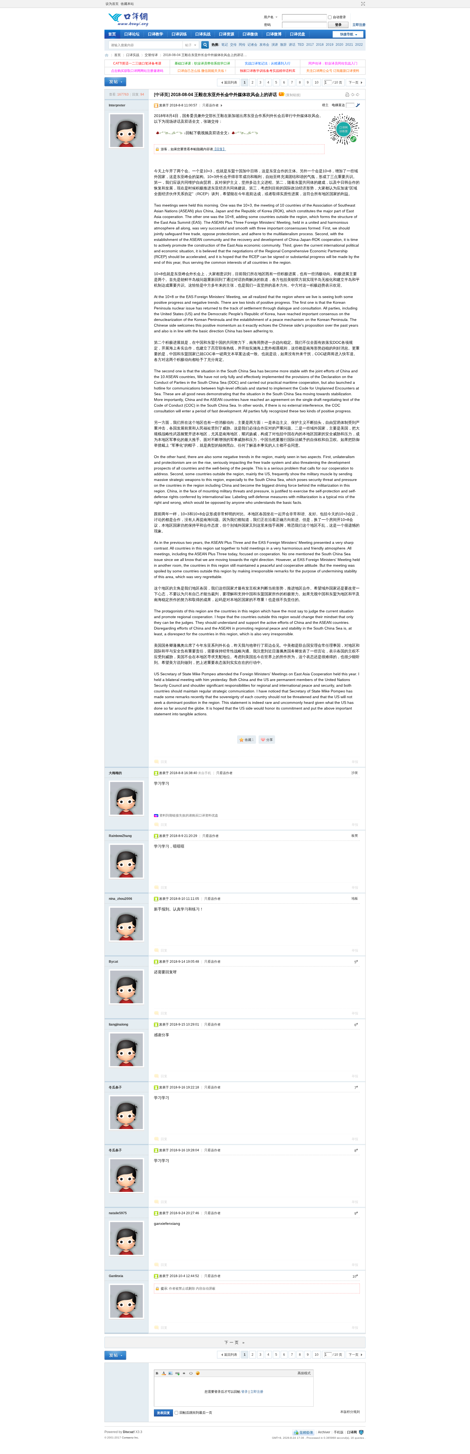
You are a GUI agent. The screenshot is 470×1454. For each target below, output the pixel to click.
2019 (329, 45)
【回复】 (219, 149)
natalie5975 (118, 1213)
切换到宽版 (362, 3)
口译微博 (274, 34)
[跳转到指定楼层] (357, 105)
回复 (164, 762)
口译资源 (226, 34)
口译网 (106, 55)
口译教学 (155, 34)
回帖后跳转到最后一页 (196, 1413)
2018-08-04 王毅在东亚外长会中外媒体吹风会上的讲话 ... (205, 55)
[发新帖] (115, 81)
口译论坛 (132, 34)
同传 (242, 45)
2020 (339, 45)
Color (163, 1373)
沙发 (354, 773)
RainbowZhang (120, 836)
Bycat (113, 962)
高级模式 (304, 1373)
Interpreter (117, 105)
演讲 (274, 45)
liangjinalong (118, 1024)
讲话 (292, 45)
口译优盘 (297, 34)
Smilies (197, 1373)
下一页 (353, 82)
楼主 (325, 105)
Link (177, 1373)
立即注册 (359, 25)
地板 (354, 898)
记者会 (252, 45)
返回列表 (230, 82)
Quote (184, 1373)
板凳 (354, 836)
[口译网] (128, 26)
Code (191, 1373)
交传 (233, 45)
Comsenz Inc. (130, 1437)
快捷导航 (346, 34)
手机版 (339, 1432)
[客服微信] (303, 1432)
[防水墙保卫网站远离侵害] (361, 1432)
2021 (349, 45)
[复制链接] (293, 95)
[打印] (347, 94)
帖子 (188, 45)
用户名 (269, 17)
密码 (267, 25)
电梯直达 (338, 105)
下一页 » (235, 1342)
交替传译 (151, 55)
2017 (310, 45)
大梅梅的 (115, 773)
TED (301, 45)
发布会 (264, 45)
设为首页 (112, 4)
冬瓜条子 (115, 1087)
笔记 (224, 45)
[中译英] (162, 94)
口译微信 (250, 34)
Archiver (324, 1432)
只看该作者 (210, 105)
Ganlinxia (116, 1276)
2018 (320, 45)
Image (170, 1373)
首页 (112, 34)
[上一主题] (352, 94)
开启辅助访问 (358, 3)
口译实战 (203, 34)
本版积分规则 (350, 1412)
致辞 (283, 45)
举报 (355, 762)
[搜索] (204, 45)
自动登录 (339, 17)
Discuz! (129, 1432)
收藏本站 (127, 4)
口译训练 (179, 34)
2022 (359, 45)
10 (317, 82)
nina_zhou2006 (120, 899)
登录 (244, 1392)
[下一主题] (357, 94)
